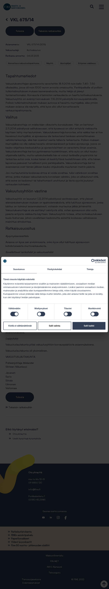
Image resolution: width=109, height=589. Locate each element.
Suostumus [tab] (19, 269)
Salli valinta (54, 326)
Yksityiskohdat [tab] (54, 269)
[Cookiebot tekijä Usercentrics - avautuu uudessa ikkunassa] (93, 261)
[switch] (41, 314)
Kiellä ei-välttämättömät (20, 326)
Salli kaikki (89, 326)
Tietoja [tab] (90, 269)
